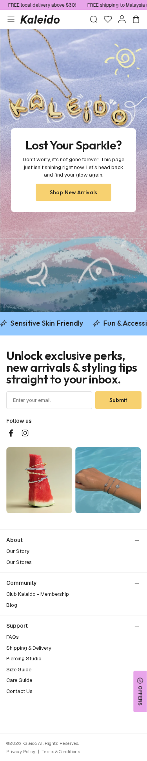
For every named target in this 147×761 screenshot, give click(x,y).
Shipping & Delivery (28, 648)
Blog (11, 605)
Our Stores (19, 562)
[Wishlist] (108, 19)
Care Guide (19, 680)
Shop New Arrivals (73, 192)
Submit (118, 400)
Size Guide (18, 669)
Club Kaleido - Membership (37, 594)
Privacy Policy (20, 751)
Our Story (17, 551)
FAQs (12, 637)
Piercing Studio (24, 658)
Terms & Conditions (61, 751)
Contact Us (19, 691)
